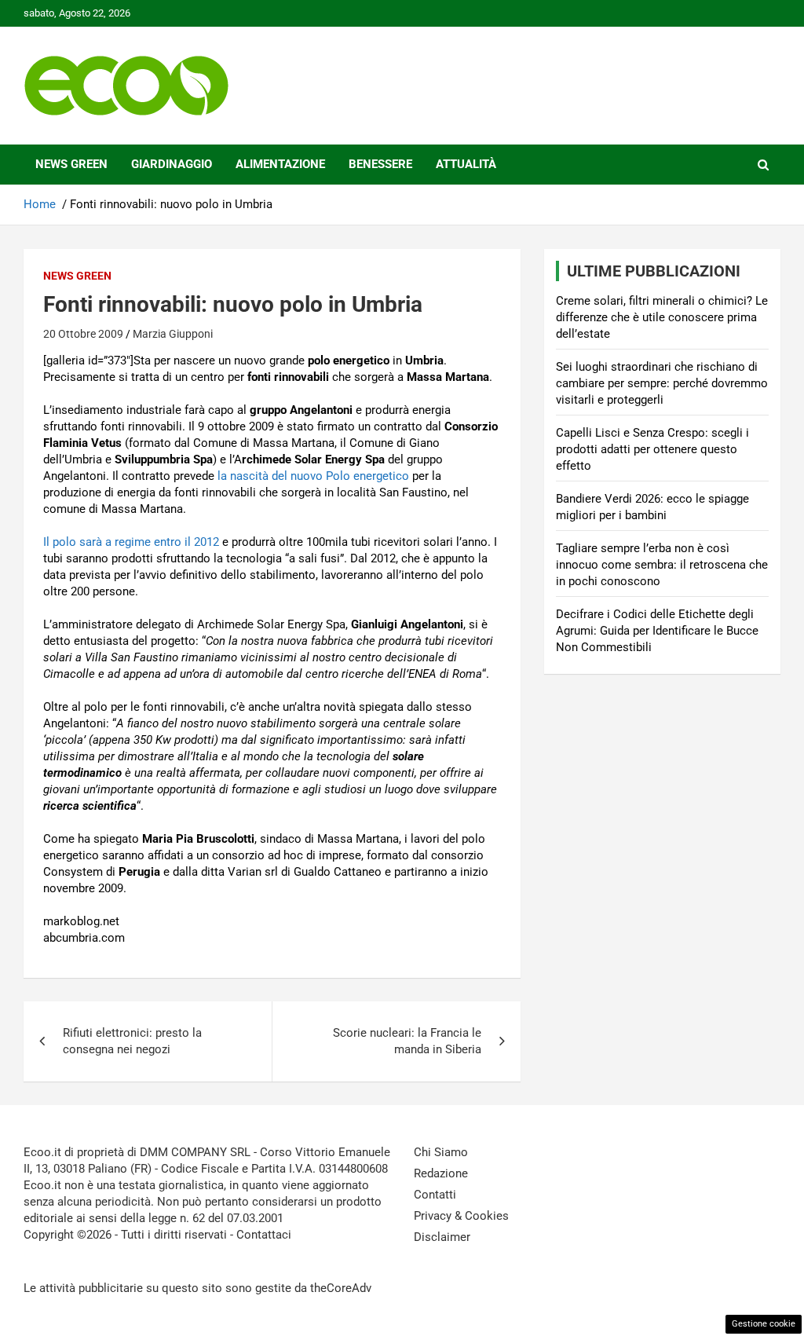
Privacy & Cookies (461, 1216)
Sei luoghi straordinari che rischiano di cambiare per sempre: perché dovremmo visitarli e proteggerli (662, 383)
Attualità (466, 164)
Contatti (435, 1195)
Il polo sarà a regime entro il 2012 (131, 542)
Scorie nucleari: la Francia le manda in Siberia (407, 1041)
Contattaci (263, 1235)
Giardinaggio (171, 164)
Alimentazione (280, 164)
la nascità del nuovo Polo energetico (313, 476)
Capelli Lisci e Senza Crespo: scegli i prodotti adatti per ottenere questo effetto (652, 449)
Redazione (441, 1173)
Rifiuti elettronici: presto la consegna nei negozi (132, 1041)
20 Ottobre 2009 (83, 334)
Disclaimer (442, 1237)
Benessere (380, 164)
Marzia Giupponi (173, 334)
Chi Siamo (441, 1152)
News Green (71, 164)
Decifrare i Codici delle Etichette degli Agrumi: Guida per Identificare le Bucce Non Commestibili (657, 630)
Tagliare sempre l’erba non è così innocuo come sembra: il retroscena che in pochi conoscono (662, 564)
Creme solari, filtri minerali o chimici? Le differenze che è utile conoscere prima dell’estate (662, 317)
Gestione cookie (763, 1324)
